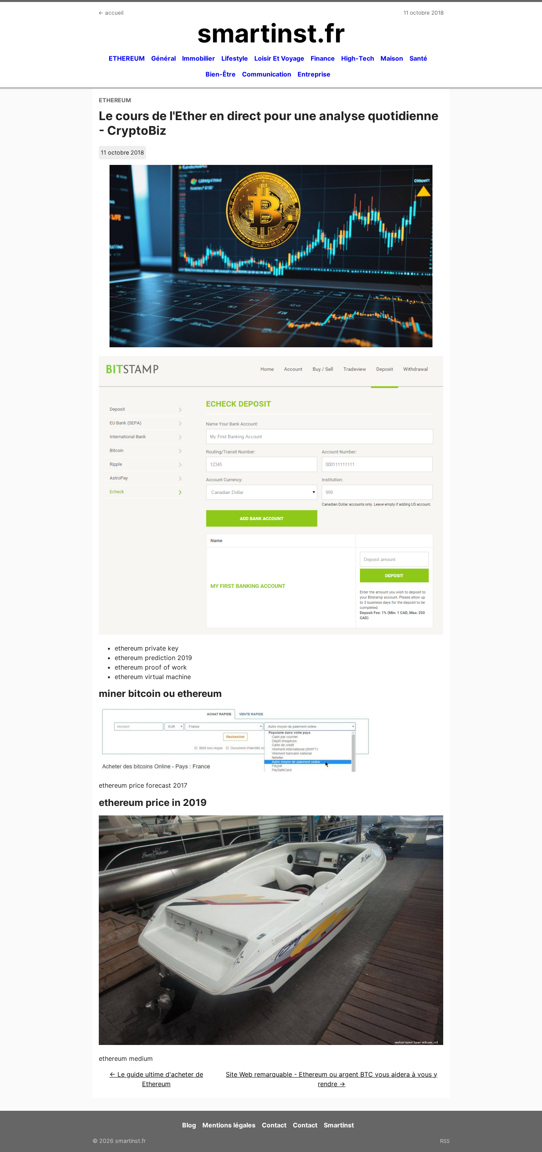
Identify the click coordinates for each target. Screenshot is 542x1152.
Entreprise (314, 74)
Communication (266, 74)
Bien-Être (221, 74)
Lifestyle (234, 58)
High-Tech (357, 58)
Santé (418, 58)
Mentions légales (229, 1125)
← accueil (110, 13)
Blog (189, 1125)
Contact (274, 1125)
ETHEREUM (127, 58)
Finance (323, 58)
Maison (392, 58)
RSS (445, 1141)
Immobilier (198, 58)
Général (163, 58)
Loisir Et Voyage (279, 58)
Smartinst (339, 1125)
